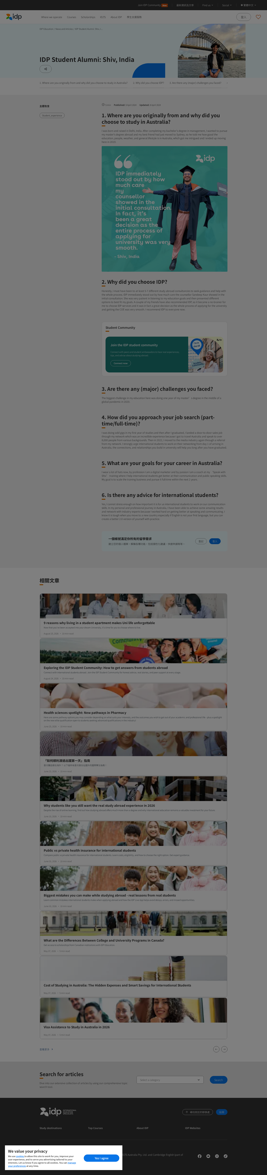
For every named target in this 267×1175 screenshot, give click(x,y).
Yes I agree (101, 1158)
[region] (63, 1157)
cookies (20, 1156)
